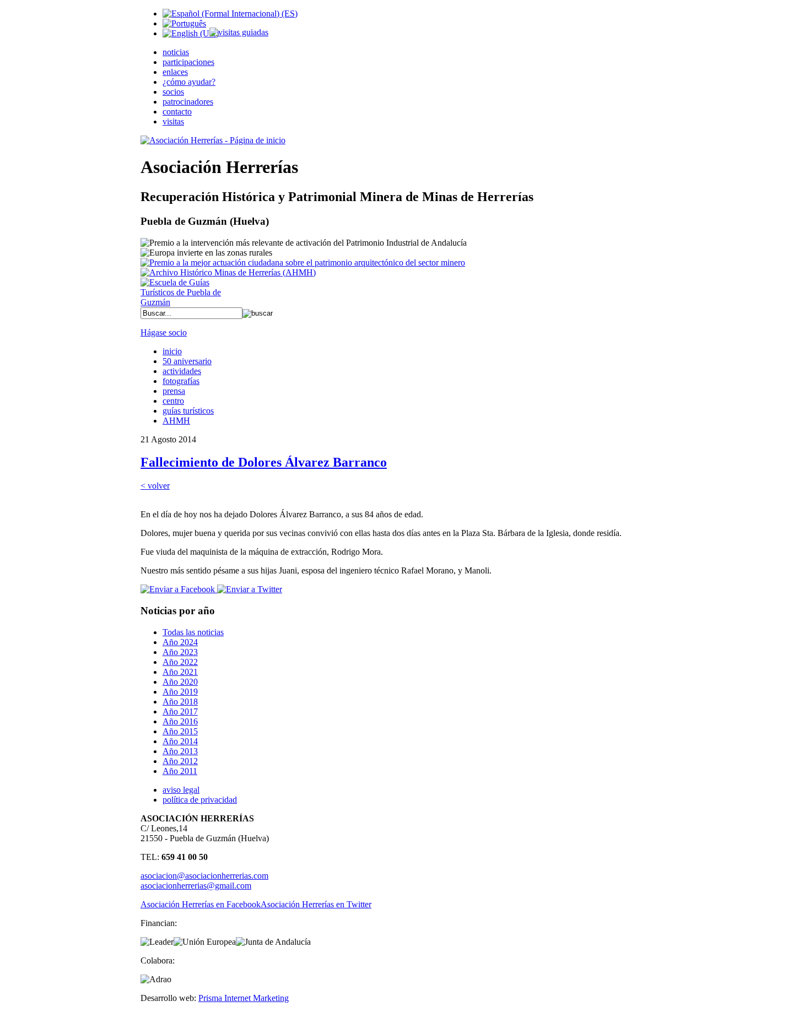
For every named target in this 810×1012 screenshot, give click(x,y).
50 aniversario (187, 361)
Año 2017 (180, 711)
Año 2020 (180, 681)
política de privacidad (200, 799)
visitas (173, 121)
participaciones (188, 62)
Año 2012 (180, 761)
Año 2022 (180, 662)
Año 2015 (180, 731)
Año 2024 (180, 642)
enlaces (175, 72)
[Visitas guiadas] (238, 32)
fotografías (181, 381)
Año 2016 (180, 721)
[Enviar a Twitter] (248, 589)
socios (173, 91)
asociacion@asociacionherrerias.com (204, 875)
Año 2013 (180, 751)
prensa (174, 391)
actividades (182, 371)
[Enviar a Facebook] (178, 589)
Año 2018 (180, 701)
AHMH (176, 420)
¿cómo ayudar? (189, 81)
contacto (177, 111)
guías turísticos (188, 410)
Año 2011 (180, 771)
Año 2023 (180, 652)
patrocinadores (188, 101)
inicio (172, 351)
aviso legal (181, 789)
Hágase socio (164, 332)
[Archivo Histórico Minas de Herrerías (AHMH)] (228, 272)
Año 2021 (180, 672)
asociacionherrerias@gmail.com (196, 885)
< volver (155, 485)
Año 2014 (180, 741)
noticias (176, 52)
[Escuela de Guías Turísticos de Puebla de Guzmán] (185, 302)
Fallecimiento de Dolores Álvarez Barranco (264, 462)
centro (173, 400)
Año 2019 (180, 691)
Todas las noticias (193, 632)
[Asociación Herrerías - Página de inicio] (213, 140)
